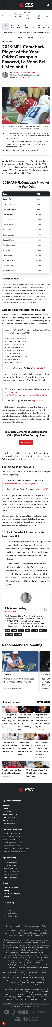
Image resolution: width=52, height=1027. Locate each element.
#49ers (14, 392)
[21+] (6, 1012)
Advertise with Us (10, 814)
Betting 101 (7, 891)
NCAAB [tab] (46, 28)
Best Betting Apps (10, 874)
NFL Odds (7, 907)
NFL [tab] (18, 28)
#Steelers (9, 483)
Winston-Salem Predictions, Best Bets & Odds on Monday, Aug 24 (19, 680)
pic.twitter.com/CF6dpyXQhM (33, 395)
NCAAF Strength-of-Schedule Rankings (35, 32)
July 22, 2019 (38, 368)
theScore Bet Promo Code (13, 837)
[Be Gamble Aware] (39, 1012)
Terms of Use (30, 926)
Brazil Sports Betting (11, 871)
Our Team (7, 811)
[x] (45, 609)
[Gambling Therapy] (23, 1012)
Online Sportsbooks (10, 862)
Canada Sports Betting (11, 868)
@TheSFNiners (13, 395)
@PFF (15, 330)
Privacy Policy (18, 926)
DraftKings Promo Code (12, 843)
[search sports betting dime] (48, 4)
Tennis (8, 675)
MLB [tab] (12, 28)
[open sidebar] (4, 5)
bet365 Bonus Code (10, 840)
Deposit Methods (10, 877)
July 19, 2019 (37, 400)
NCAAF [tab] (25, 28)
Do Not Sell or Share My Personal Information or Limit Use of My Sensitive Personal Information (26, 1005)
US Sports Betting (10, 865)
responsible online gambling (16, 980)
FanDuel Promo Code (11, 846)
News (12, 38)
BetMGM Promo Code (12, 834)
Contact (6, 808)
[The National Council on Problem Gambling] (30, 1019)
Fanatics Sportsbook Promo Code (16, 852)
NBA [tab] (32, 28)
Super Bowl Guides (10, 888)
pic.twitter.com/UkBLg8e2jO (25, 483)
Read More (26, 442)
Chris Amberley (19, 72)
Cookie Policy (41, 926)
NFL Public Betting (10, 913)
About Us (6, 805)
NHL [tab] (39, 28)
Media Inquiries (9, 823)
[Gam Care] (13, 1012)
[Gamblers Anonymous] (17, 1019)
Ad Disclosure (7, 41)
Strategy (6, 897)
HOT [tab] (6, 28)
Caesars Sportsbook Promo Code (16, 849)
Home (4, 38)
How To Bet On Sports (11, 894)
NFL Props (7, 910)
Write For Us (8, 820)
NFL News (21, 38)
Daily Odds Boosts (10, 32)
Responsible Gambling (11, 817)
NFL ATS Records (10, 916)
